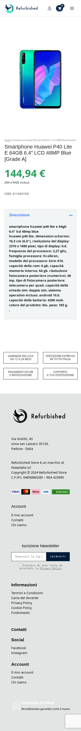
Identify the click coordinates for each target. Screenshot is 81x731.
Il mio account (22, 515)
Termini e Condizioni (27, 593)
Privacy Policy (51, 568)
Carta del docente (24, 597)
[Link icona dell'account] (49, 8)
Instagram (19, 652)
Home (7, 140)
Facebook (18, 648)
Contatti (17, 520)
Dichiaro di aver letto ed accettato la (40, 567)
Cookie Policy (21, 607)
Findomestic (20, 612)
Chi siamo (19, 525)
